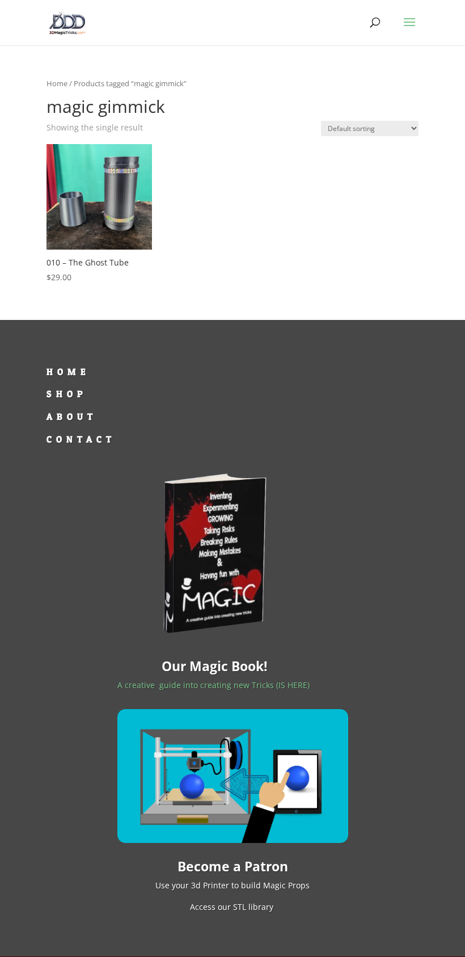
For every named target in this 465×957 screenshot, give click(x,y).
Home (56, 83)
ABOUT (71, 416)
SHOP (66, 393)
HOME (68, 371)
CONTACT (81, 439)
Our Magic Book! (215, 666)
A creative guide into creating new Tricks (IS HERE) (214, 685)
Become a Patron (232, 866)
